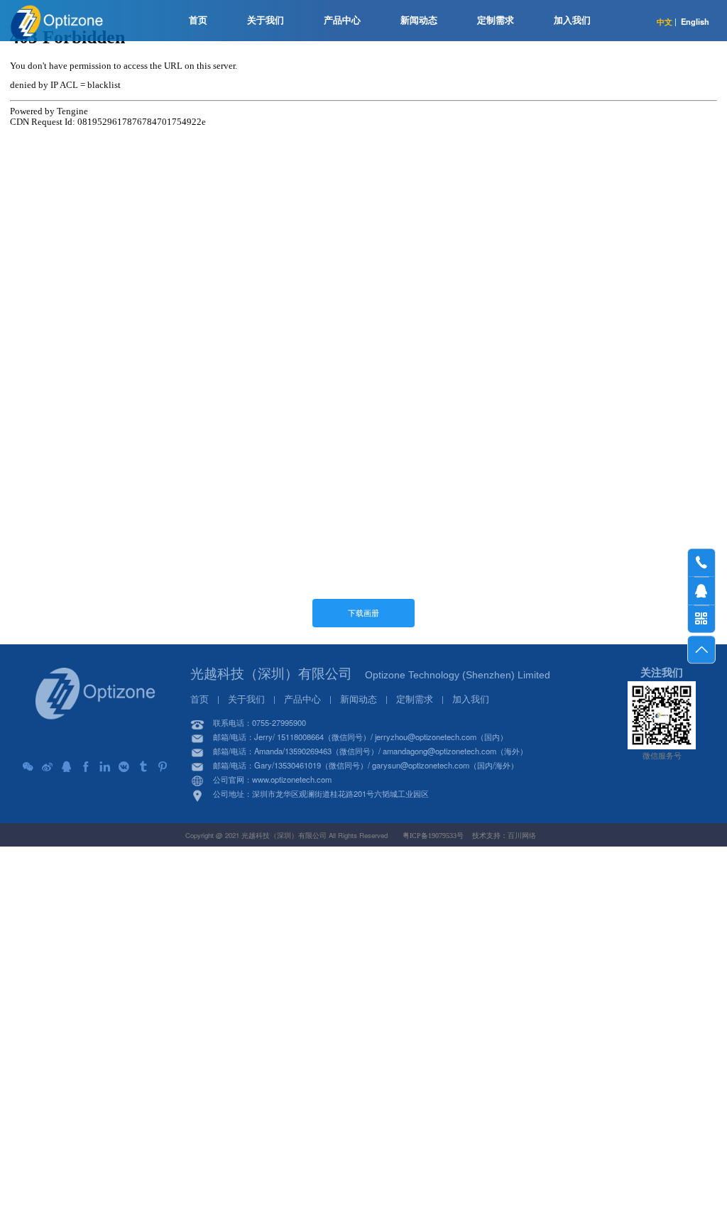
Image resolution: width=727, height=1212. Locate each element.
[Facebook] (85, 767)
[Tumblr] (143, 767)
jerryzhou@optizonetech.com (425, 736)
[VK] (124, 767)
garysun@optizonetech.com (420, 765)
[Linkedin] (105, 767)
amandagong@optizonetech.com (439, 750)
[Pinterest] (162, 767)
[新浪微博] (47, 767)
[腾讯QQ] (66, 767)
